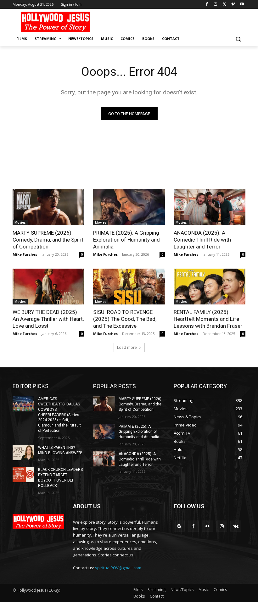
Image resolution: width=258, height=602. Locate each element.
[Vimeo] (233, 4)
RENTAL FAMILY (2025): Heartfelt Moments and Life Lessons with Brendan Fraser (208, 319)
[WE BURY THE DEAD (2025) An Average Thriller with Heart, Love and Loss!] (48, 286)
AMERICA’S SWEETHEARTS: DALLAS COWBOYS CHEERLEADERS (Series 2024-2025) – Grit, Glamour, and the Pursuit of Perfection (59, 415)
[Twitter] (224, 4)
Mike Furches (25, 254)
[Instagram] (215, 4)
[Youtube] (241, 4)
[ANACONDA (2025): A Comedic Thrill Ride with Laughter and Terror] (209, 207)
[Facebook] (206, 4)
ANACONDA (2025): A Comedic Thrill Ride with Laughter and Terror (202, 240)
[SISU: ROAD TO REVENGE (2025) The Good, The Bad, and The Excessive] (129, 286)
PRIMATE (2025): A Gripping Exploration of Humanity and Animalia (126, 240)
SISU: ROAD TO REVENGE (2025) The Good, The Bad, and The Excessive (124, 319)
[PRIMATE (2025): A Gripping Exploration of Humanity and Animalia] (129, 207)
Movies (20, 222)
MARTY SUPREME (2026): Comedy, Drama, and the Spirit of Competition (48, 240)
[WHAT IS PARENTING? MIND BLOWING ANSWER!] (23, 452)
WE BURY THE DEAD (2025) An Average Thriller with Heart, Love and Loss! (48, 319)
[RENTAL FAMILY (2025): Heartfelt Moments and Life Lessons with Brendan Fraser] (209, 286)
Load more (127, 347)
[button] (238, 38)
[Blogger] (179, 526)
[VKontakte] (235, 526)
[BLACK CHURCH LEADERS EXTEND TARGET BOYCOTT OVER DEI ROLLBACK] (23, 474)
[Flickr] (207, 526)
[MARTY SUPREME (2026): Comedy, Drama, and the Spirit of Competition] (48, 207)
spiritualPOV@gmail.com (118, 568)
